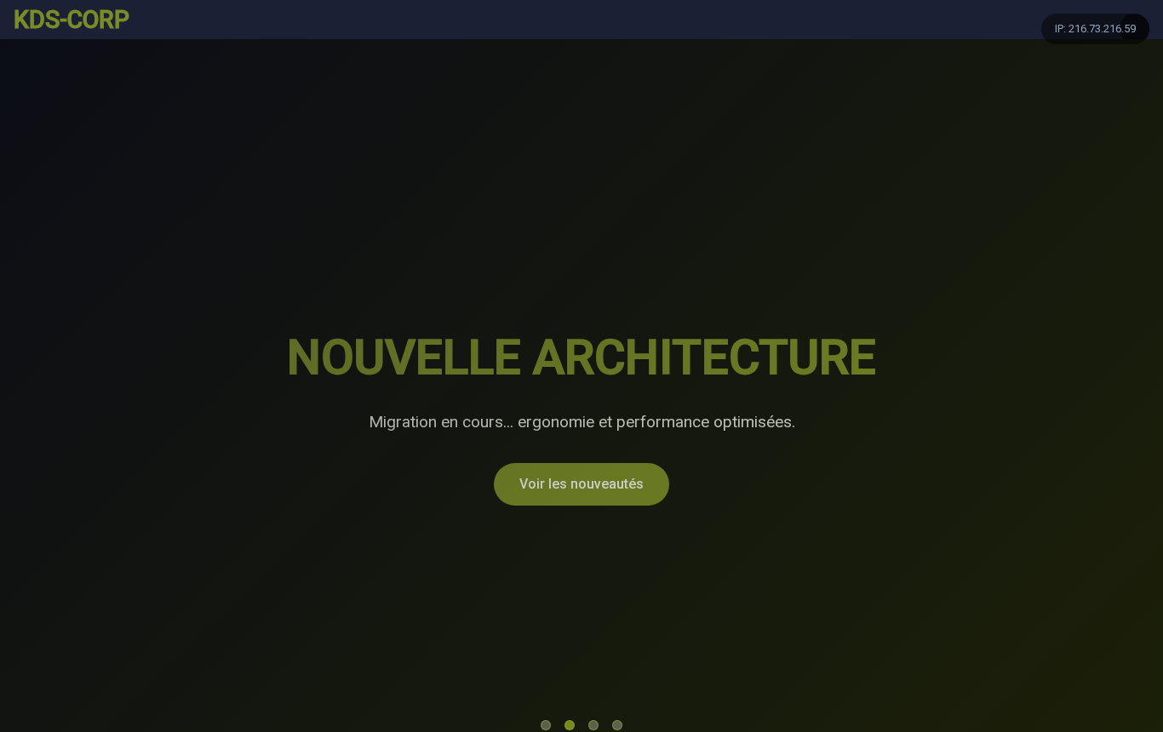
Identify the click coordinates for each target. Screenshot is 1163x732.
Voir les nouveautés (581, 484)
